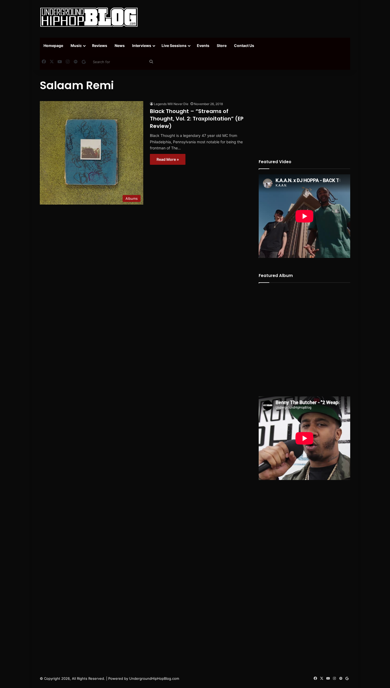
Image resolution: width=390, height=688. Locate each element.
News (120, 45)
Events (203, 45)
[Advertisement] (248, 17)
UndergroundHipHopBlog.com (154, 678)
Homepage (53, 45)
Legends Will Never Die (171, 104)
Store (222, 45)
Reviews (99, 45)
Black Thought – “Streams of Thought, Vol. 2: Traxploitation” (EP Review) (197, 118)
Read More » (168, 159)
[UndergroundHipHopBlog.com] (89, 17)
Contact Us (244, 45)
